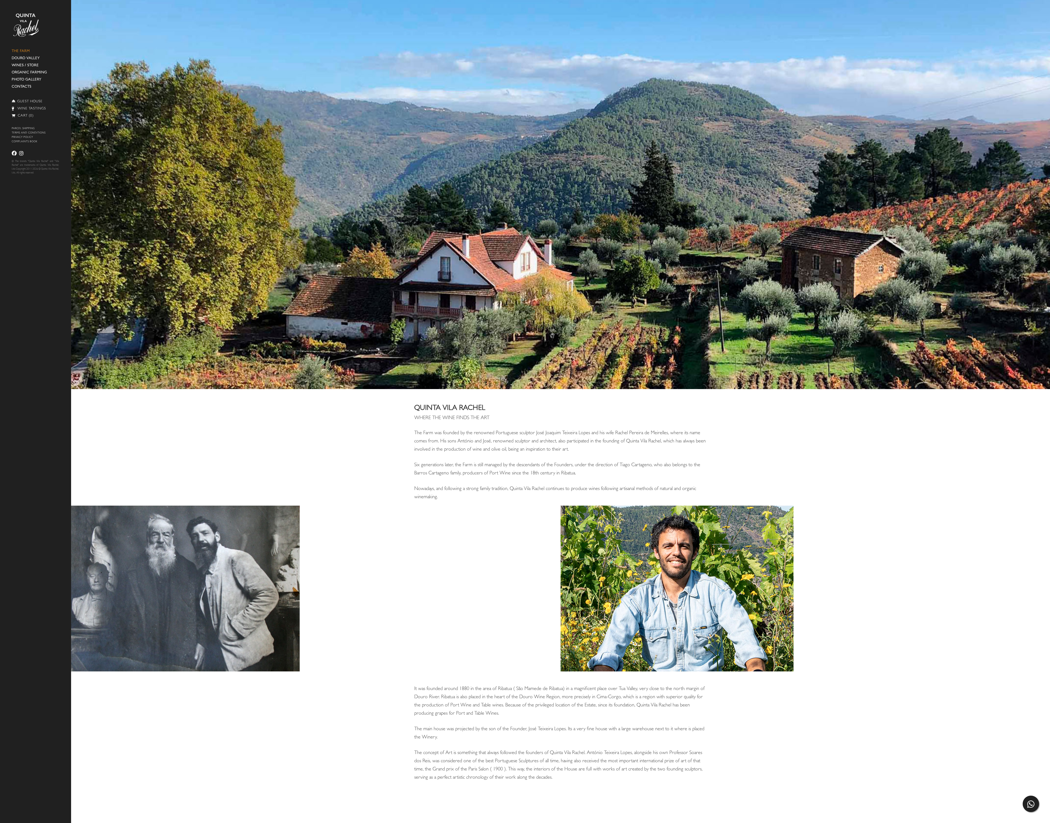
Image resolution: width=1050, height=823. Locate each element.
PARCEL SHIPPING (23, 128)
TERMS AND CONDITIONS (29, 133)
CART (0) (25, 116)
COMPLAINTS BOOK (24, 142)
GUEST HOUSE (30, 101)
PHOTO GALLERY (27, 80)
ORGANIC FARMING (29, 72)
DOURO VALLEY (26, 58)
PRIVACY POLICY (22, 137)
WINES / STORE (25, 65)
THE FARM (21, 51)
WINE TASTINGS (32, 109)
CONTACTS (21, 87)
